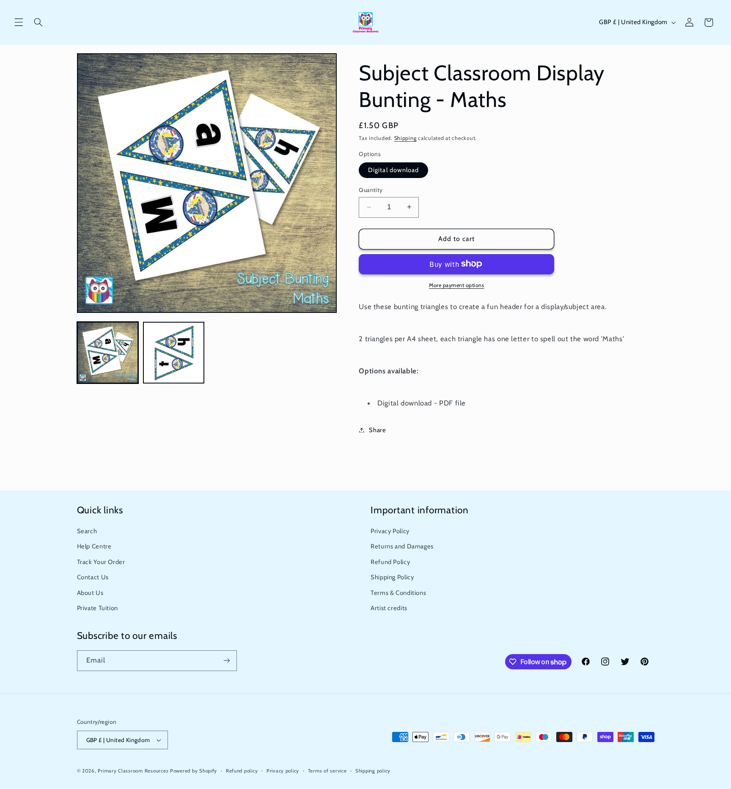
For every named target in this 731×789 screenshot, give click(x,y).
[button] (18, 22)
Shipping (405, 138)
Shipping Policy (392, 577)
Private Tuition (97, 608)
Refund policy (242, 771)
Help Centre (94, 547)
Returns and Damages (402, 547)
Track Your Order (101, 562)
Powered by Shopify (193, 771)
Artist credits (389, 608)
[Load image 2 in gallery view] (174, 353)
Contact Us (93, 577)
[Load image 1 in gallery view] (108, 353)
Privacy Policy (390, 531)
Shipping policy (372, 771)
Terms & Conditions (398, 593)
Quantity (370, 189)
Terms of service (327, 771)
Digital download (393, 169)
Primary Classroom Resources (133, 771)
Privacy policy (283, 771)
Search (87, 531)
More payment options (456, 285)
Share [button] (377, 429)
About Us (90, 593)
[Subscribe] (226, 660)
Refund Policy (390, 562)
